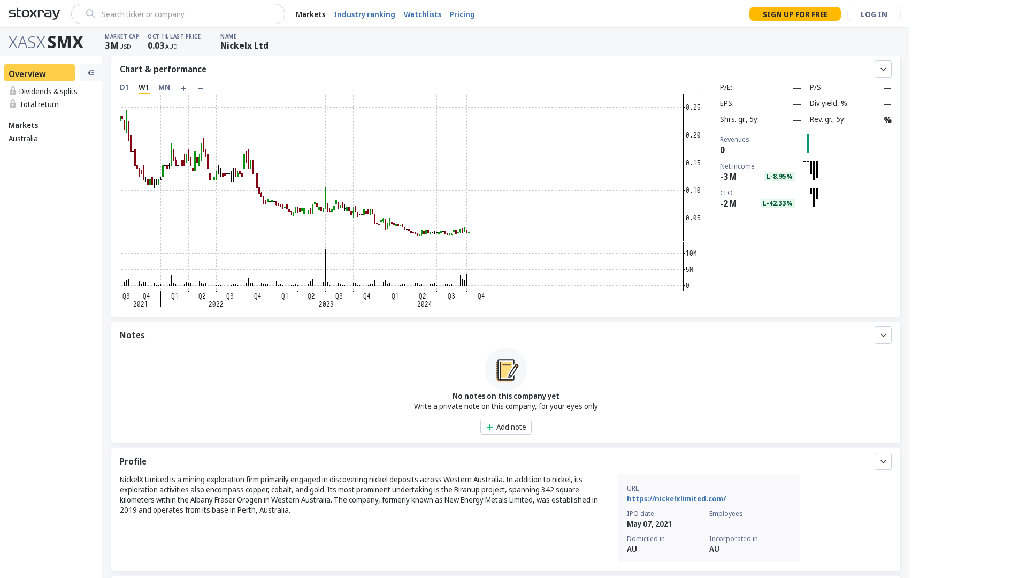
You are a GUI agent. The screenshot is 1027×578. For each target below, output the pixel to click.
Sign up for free (795, 14)
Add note (511, 427)
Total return (39, 104)
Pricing (462, 14)
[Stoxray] (34, 14)
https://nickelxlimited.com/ (676, 498)
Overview (27, 74)
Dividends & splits (48, 91)
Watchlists (422, 14)
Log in (874, 14)
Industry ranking (364, 14)
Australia (23, 138)
